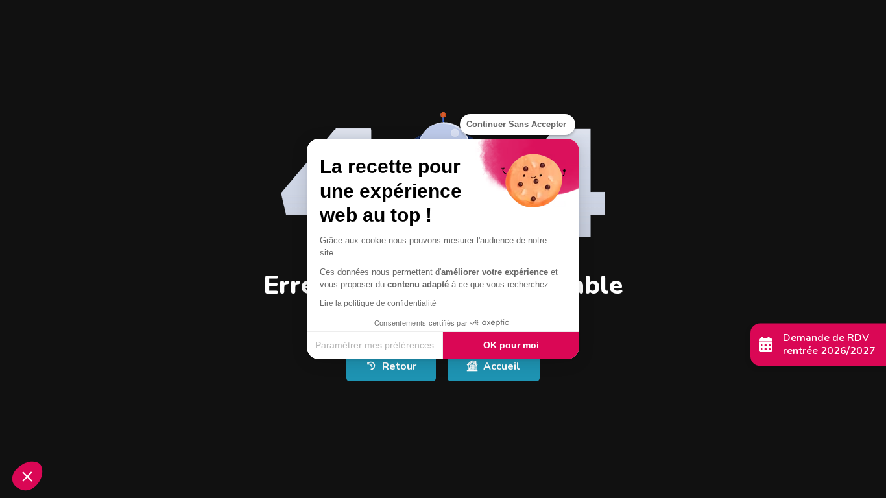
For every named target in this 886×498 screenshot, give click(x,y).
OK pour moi (511, 345)
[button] (27, 476)
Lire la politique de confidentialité (378, 303)
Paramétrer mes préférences (374, 345)
